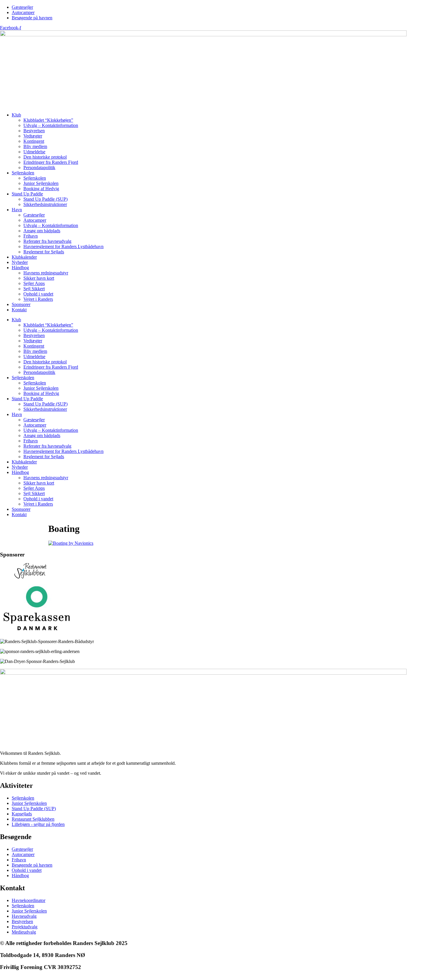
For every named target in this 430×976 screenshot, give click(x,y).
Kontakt (19, 309)
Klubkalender (24, 257)
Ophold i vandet (38, 293)
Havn (17, 209)
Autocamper (34, 220)
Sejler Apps (34, 283)
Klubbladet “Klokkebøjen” (48, 120)
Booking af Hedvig (41, 188)
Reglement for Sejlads (43, 251)
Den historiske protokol (45, 156)
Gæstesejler (34, 214)
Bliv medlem (35, 146)
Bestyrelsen (34, 130)
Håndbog (20, 267)
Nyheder (20, 262)
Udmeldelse (34, 151)
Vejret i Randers (38, 299)
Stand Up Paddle (27, 193)
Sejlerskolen (23, 172)
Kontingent (33, 141)
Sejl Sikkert (34, 288)
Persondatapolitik (39, 167)
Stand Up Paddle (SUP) (45, 199)
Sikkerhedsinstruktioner (45, 204)
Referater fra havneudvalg (47, 241)
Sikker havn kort (38, 278)
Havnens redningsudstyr (45, 272)
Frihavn (30, 235)
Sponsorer (21, 304)
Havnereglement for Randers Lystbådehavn (63, 246)
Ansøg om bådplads (41, 230)
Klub (16, 114)
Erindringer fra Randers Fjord (50, 162)
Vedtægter (32, 135)
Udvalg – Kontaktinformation (50, 125)
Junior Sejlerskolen (41, 183)
